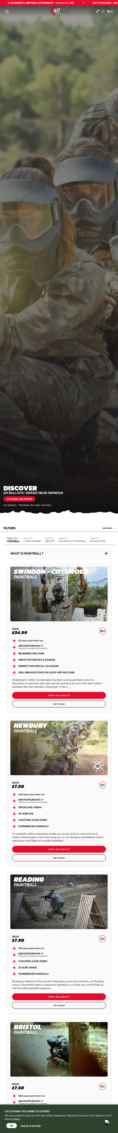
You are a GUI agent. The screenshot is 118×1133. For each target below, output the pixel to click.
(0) (111, 11)
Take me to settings (30, 1125)
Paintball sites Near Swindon (35, 505)
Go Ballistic (9, 505)
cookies (16, 1119)
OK (11, 1126)
